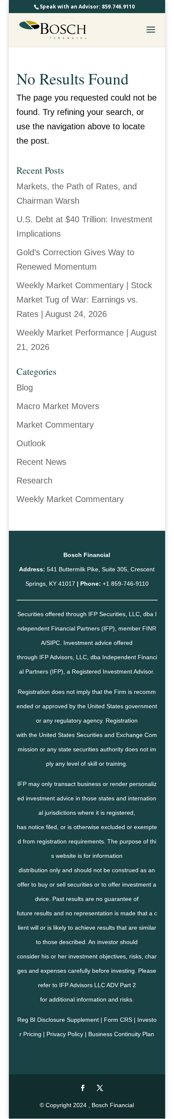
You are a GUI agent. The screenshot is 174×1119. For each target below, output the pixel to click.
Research (34, 480)
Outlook (31, 443)
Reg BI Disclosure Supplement (58, 1019)
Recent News (41, 462)
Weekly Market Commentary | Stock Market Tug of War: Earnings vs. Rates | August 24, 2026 (84, 300)
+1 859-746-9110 (126, 583)
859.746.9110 (118, 6)
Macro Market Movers (57, 406)
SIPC (53, 642)
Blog (24, 387)
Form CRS (118, 1019)
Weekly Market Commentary (70, 499)
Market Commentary (55, 424)
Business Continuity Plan (121, 1034)
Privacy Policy (64, 1034)
